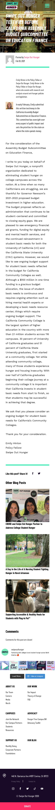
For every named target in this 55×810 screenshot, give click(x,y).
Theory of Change (34, 695)
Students (9, 726)
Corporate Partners (13, 749)
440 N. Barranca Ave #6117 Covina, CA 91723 (29, 776)
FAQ (29, 699)
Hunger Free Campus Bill (37, 719)
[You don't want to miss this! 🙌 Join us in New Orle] (4, 665)
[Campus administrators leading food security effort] (23, 665)
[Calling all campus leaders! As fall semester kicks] (50, 665)
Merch (8, 703)
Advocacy (32, 713)
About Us (10, 686)
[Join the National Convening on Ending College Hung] (32, 665)
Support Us (11, 740)
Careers (9, 695)
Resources (10, 730)
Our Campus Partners (14, 722)
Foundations (10, 753)
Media (8, 699)
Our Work (32, 686)
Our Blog (32, 740)
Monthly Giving (11, 746)
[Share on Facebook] (33, 473)
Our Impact (32, 692)
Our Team (9, 692)
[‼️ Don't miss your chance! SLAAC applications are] (13, 665)
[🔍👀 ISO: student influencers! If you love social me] (41, 665)
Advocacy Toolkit (34, 722)
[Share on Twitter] (39, 473)
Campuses (10, 713)
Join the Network (12, 719)
